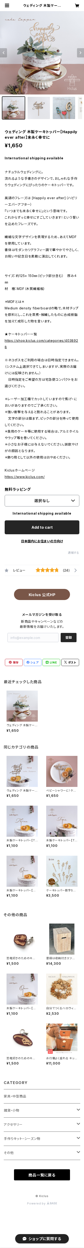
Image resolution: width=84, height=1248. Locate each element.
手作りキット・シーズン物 (22, 1139)
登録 (68, 637)
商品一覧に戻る (42, 1175)
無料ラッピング (18, 489)
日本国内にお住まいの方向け (42, 541)
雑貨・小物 (11, 1110)
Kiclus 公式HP (42, 594)
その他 (9, 1153)
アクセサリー (13, 1124)
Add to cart (42, 527)
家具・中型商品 (15, 1096)
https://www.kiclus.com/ (25, 477)
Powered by (37, 1203)
